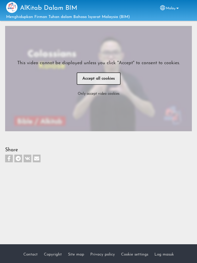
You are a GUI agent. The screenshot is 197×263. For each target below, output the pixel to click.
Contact (30, 254)
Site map (76, 254)
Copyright (53, 254)
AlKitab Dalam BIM (48, 8)
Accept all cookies (98, 79)
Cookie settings (134, 254)
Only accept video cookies (99, 94)
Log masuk (164, 254)
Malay (170, 8)
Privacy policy (102, 254)
